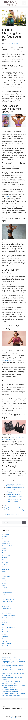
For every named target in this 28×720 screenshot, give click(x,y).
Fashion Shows (6, 576)
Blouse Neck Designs (8, 546)
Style (3, 629)
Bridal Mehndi (6, 555)
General (4, 583)
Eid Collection (5, 569)
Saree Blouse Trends (7, 618)
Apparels (4, 536)
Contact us (17, 717)
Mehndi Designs (6, 606)
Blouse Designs (6, 541)
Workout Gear (6, 645)
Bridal (3, 553)
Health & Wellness (7, 592)
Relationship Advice (7, 613)
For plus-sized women (14, 311)
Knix (23, 91)
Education (4, 567)
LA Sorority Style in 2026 (9, 657)
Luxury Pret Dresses (7, 601)
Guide (3, 585)
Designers (4, 564)
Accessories (5, 534)
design (6, 508)
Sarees (4, 620)
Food (3, 578)
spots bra (15, 508)
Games (4, 580)
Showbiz (4, 622)
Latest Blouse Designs (8, 599)
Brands (4, 550)
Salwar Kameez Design (8, 615)
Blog (3, 539)
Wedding (4, 641)
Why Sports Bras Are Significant (12, 514)
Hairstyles (4, 587)
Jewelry (4, 597)
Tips (20, 508)
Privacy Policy (11, 717)
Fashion (6, 505)
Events (4, 571)
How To (4, 594)
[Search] (24, 522)
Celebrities (5, 562)
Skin (3, 625)
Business (4, 557)
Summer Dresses (6, 632)
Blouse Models (6, 543)
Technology (5, 636)
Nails (3, 611)
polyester (6, 196)
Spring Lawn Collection (8, 627)
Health (4, 590)
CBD (3, 560)
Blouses (4, 548)
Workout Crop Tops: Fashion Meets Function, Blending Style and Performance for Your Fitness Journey (13, 661)
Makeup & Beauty (7, 604)
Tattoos (4, 634)
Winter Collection (6, 643)
